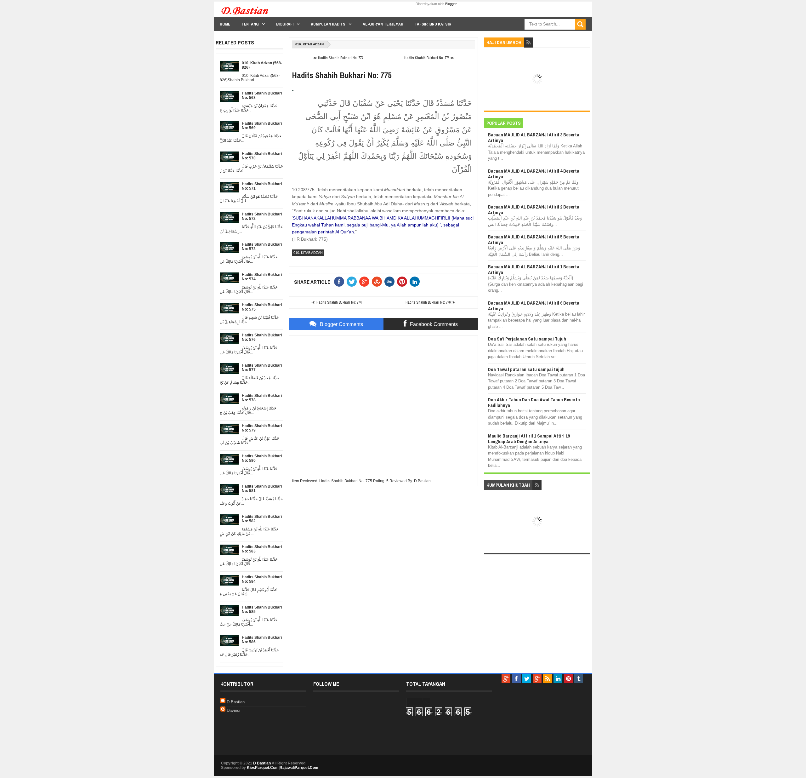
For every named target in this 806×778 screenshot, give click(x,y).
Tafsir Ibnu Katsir (433, 24)
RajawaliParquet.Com (299, 767)
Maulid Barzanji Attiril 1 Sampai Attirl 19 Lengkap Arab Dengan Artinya (529, 438)
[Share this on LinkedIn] (416, 282)
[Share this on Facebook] (340, 282)
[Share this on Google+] (365, 282)
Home (225, 24)
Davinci (233, 710)
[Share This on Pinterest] (403, 282)
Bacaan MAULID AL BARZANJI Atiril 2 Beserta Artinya (533, 209)
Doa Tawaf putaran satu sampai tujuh (526, 369)
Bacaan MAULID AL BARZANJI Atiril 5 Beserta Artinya (533, 239)
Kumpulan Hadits (328, 24)
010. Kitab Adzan (309, 44)
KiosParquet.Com (263, 767)
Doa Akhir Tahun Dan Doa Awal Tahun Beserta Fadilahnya (534, 402)
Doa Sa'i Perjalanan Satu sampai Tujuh (527, 338)
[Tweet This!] (353, 282)
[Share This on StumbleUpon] (378, 282)
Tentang (250, 24)
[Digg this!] (390, 282)
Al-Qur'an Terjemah (383, 24)
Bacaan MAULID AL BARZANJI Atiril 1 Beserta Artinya (533, 269)
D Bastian (236, 702)
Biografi (284, 24)
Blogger (451, 4)
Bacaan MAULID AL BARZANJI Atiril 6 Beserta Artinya (533, 306)
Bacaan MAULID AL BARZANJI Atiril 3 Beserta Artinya (533, 137)
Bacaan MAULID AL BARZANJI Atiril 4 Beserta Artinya (533, 174)
